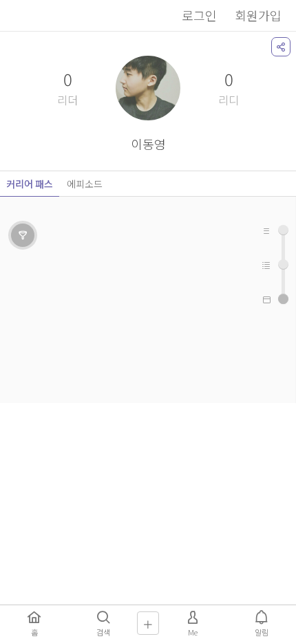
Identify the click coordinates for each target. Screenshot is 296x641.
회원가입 (258, 15)
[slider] (283, 299)
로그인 (199, 15)
